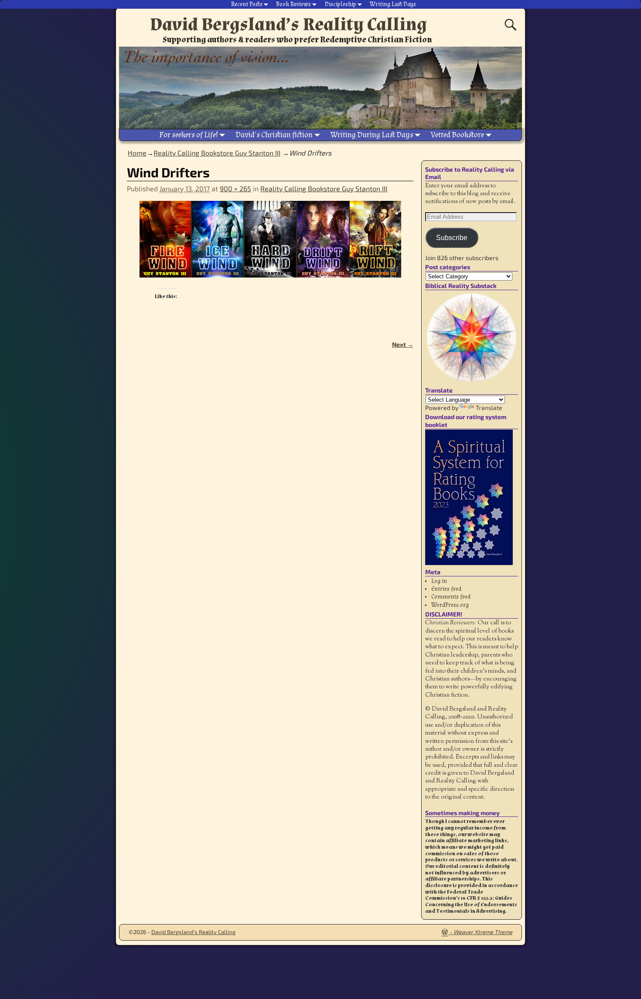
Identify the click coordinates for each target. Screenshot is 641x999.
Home (137, 153)
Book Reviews (293, 4)
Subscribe (451, 237)
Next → (402, 344)
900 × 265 (235, 188)
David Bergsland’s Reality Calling (288, 24)
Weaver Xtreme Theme (482, 931)
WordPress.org (450, 605)
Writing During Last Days (372, 135)
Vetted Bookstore (457, 135)
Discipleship (340, 4)
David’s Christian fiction (274, 135)
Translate (489, 407)
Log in (439, 581)
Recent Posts (247, 4)
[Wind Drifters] (270, 244)
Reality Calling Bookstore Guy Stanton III (216, 153)
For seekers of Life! (188, 135)
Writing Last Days (393, 4)
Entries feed (446, 589)
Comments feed (451, 597)
